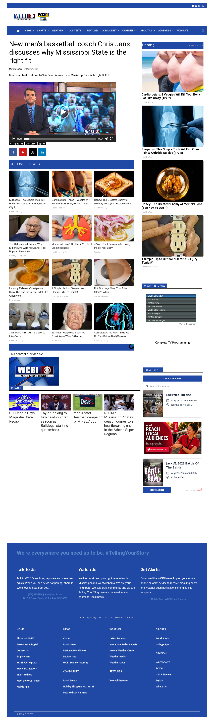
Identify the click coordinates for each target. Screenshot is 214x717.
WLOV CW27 (163, 662)
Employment (23, 656)
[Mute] (106, 138)
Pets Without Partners (75, 692)
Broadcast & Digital (27, 644)
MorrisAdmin (32, 69)
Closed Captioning (87, 617)
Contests (75, 30)
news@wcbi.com (53, 594)
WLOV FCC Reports (27, 668)
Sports (41, 30)
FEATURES (92, 30)
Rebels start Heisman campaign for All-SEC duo (87, 417)
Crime (66, 638)
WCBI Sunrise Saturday (75, 662)
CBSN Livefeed (164, 674)
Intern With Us (24, 674)
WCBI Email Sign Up (175, 599)
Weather (57, 30)
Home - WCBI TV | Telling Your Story (32, 17)
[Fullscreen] (112, 138)
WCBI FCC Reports (27, 662)
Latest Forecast (118, 638)
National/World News (74, 650)
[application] (62, 112)
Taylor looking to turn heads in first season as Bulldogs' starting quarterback (54, 421)
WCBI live (182, 30)
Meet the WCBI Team (28, 680)
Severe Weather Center (122, 650)
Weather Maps (117, 662)
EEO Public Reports (124, 617)
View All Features (119, 680)
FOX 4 (159, 668)
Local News (69, 644)
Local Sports (31, 144)
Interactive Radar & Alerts (123, 644)
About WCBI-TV (25, 638)
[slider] (60, 139)
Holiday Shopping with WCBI (78, 686)
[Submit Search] (203, 30)
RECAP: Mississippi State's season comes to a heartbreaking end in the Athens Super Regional (119, 423)
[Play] (13, 138)
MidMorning (69, 656)
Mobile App (157, 599)
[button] (62, 112)
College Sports (16, 144)
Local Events (70, 680)
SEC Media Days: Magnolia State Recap (22, 417)
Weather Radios (118, 656)
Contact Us (23, 650)
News (28, 30)
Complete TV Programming (172, 342)
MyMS (159, 680)
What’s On (161, 686)
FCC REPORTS (105, 617)
